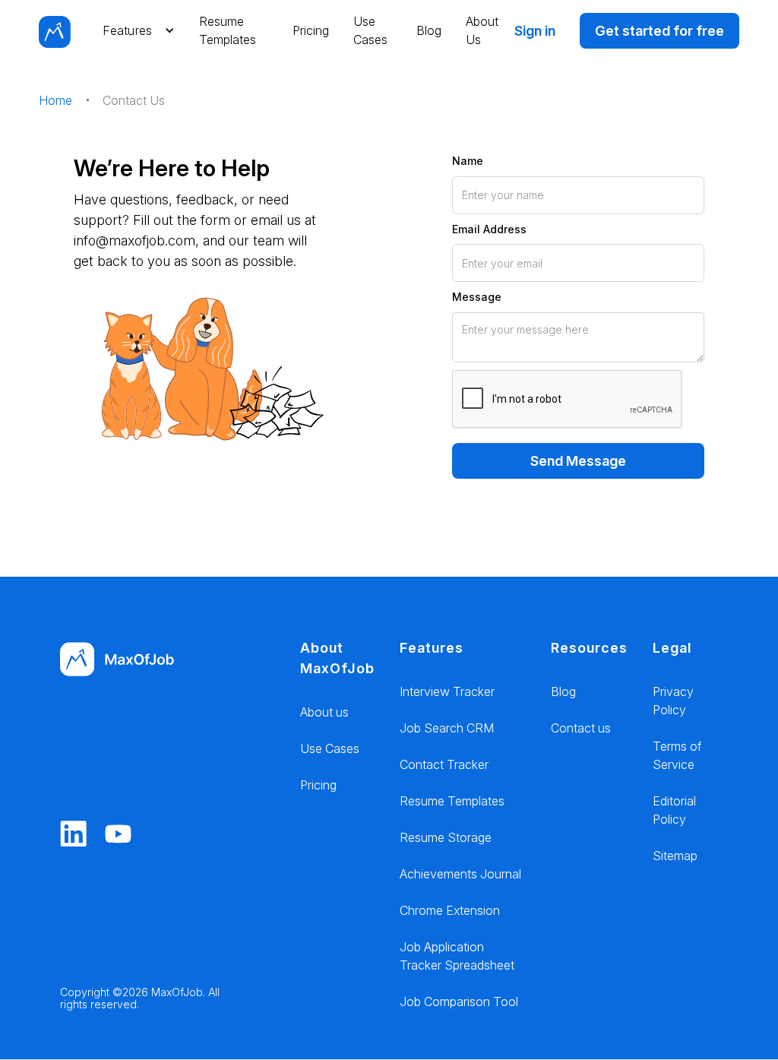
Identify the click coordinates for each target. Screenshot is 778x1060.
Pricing (311, 30)
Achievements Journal (460, 873)
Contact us (581, 728)
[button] (135, 30)
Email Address (489, 229)
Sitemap (675, 855)
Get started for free (659, 31)
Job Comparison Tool (459, 1001)
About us (324, 712)
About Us (482, 30)
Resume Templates (227, 30)
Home (55, 100)
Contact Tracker (444, 764)
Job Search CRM (447, 728)
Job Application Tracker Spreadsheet (457, 956)
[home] (55, 30)
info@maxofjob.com (134, 240)
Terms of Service (677, 755)
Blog (428, 30)
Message (476, 296)
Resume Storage (446, 837)
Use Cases (370, 30)
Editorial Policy (674, 810)
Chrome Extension (450, 910)
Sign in (534, 31)
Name (467, 160)
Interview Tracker (447, 691)
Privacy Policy (673, 700)
